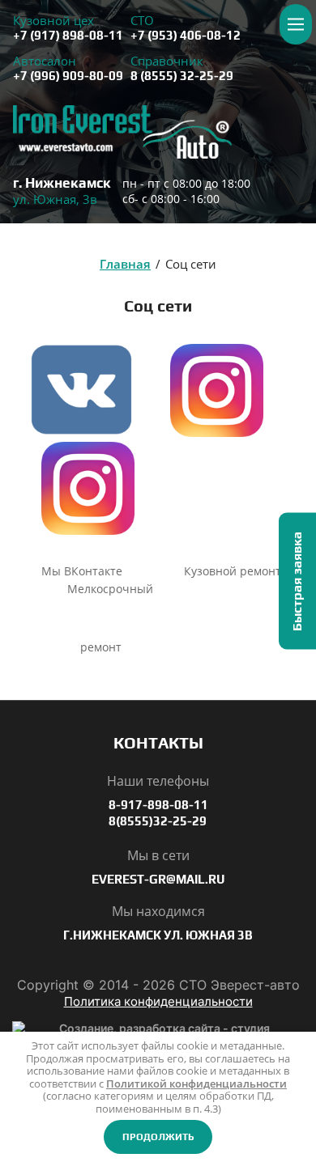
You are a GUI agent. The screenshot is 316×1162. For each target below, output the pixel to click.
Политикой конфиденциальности (196, 1083)
